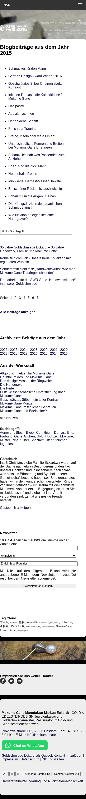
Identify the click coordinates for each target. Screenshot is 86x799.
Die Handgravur (12, 384)
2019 (4, 353)
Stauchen (60, 440)
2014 (54, 353)
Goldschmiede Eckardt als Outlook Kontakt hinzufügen (42, 755)
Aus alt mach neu (21, 113)
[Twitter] (11, 682)
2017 (24, 353)
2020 (64, 350)
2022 (44, 350)
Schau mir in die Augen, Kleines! (33, 196)
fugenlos (6, 444)
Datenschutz (29, 759)
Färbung (6, 436)
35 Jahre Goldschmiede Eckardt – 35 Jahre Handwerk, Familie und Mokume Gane (32, 249)
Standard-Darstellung (37, 773)
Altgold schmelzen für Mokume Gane (27, 373)
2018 (14, 353)
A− (5, 773)
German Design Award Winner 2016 (35, 76)
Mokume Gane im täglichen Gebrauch (28, 407)
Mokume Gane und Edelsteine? (23, 411)
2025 (14, 350)
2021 (54, 350)
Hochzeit (51, 436)
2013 (64, 353)
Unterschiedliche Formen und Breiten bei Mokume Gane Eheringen (36, 145)
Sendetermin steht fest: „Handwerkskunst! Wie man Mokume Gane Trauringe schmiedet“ (37, 271)
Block (30, 432)
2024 (24, 350)
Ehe (70, 432)
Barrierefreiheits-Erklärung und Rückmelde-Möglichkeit (42, 781)
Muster (5, 440)
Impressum (10, 759)
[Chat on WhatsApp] (25, 749)
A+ (19, 773)
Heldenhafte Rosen (23, 173)
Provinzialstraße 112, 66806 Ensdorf (29, 731)
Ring (15, 440)
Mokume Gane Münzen (17, 403)
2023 (34, 350)
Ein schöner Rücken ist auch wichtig (35, 188)
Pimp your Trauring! (22, 128)
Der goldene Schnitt (23, 121)
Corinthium (44, 432)
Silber (24, 440)
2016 (34, 353)
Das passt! (16, 106)
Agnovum (7, 432)
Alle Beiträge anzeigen (17, 312)
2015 (44, 353)
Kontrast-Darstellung (66, 773)
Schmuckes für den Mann (27, 68)
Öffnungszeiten (53, 759)
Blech (20, 432)
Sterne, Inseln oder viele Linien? (32, 136)
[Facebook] (3, 682)
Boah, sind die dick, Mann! (27, 166)
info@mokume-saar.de (43, 735)
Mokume (66, 436)
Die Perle (7, 388)
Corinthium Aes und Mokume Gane (26, 377)
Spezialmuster (41, 440)
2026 (4, 350)
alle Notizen (9, 418)
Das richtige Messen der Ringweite (26, 381)
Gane (18, 436)
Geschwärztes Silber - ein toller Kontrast (29, 399)
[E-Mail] (20, 682)
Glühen (29, 436)
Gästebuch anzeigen (15, 507)
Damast (60, 432)
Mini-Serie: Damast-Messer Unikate (34, 181)
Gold (40, 436)
